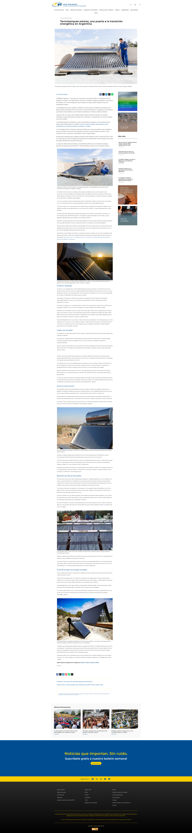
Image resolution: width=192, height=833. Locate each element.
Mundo (114, 805)
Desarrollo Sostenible (91, 10)
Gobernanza (125, 10)
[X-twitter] (97, 779)
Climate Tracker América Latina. (89, 662)
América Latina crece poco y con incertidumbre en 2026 (122, 731)
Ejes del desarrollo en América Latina (85, 684)
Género (117, 10)
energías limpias (99, 684)
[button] (140, 5)
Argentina (72, 684)
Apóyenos (59, 797)
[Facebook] (92, 779)
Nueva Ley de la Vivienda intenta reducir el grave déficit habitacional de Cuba (127, 144)
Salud (96, 12)
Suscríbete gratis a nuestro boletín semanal (96, 758)
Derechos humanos (76, 10)
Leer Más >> (121, 146)
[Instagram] (101, 779)
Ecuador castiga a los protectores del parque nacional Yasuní (95, 731)
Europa (114, 800)
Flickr (86, 800)
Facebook (87, 797)
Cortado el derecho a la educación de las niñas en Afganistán (125, 170)
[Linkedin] (109, 779)
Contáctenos (60, 795)
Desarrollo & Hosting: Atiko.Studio (96, 826)
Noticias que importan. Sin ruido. (96, 753)
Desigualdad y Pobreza (106, 10)
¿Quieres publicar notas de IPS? (66, 800)
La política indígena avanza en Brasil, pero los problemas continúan (126, 161)
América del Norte (117, 795)
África (114, 789)
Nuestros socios (61, 792)
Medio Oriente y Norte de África (121, 802)
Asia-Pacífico (116, 797)
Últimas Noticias (59, 10)
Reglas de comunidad (91, 802)
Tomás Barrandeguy (62, 94)
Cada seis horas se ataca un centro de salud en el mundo (126, 152)
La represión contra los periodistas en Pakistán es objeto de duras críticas (125, 179)
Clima (67, 10)
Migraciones (134, 10)
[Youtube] (105, 779)
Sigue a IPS (88, 789)
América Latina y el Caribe (63, 684)
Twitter (87, 795)
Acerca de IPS (61, 789)
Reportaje (81, 681)
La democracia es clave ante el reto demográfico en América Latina (65, 731)
